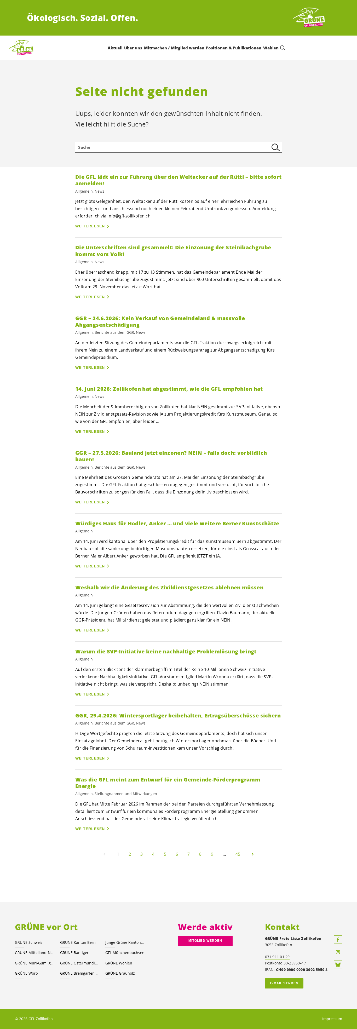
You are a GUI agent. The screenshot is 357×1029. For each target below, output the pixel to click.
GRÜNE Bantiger (74, 952)
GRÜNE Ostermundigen (79, 963)
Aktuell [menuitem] (115, 47)
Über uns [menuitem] (133, 47)
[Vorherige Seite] (104, 854)
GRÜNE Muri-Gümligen (34, 963)
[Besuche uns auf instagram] (338, 952)
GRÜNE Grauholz (120, 973)
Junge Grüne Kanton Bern (124, 942)
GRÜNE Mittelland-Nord (34, 952)
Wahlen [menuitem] (271, 47)
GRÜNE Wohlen (118, 963)
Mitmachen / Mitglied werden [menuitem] (174, 47)
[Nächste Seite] (253, 854)
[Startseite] (310, 18)
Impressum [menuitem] (332, 1018)
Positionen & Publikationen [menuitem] (233, 47)
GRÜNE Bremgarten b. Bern (79, 973)
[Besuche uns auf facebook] (338, 939)
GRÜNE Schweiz (29, 942)
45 (237, 854)
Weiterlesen (90, 226)
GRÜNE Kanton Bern (78, 942)
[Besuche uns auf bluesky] (338, 965)
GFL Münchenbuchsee (124, 952)
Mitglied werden (205, 940)
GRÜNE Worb (26, 973)
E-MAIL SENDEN (284, 983)
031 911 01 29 (277, 956)
